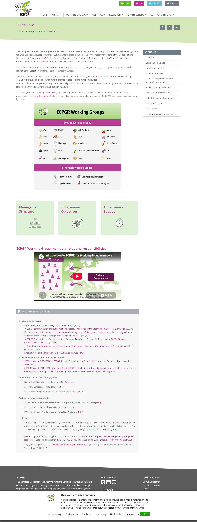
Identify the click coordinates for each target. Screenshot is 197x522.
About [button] (56, 14)
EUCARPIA (90, 61)
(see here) (70, 382)
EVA (140, 3)
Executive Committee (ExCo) (159, 92)
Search (173, 3)
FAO (109, 58)
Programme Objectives (70, 209)
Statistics (86, 514)
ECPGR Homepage (25, 31)
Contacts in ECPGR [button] (162, 14)
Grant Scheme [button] (136, 14)
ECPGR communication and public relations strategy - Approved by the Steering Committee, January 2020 (76, 328)
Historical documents (155, 103)
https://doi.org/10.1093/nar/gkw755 (116, 439)
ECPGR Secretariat (151, 481)
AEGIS (126, 3)
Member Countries (154, 73)
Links (145, 488)
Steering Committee (46, 92)
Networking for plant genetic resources (70, 444)
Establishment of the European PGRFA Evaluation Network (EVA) (54, 352)
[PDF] (98, 402)
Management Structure (29, 209)
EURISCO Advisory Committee (160, 98)
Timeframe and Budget (156, 68)
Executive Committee (40, 96)
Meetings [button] (98, 14)
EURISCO (155, 3)
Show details (130, 514)
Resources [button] (115, 14)
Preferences (72, 514)
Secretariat (94, 76)
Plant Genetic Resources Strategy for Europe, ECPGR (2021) (52, 325)
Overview (52, 31)
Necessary (56, 514)
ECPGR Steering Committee (158, 87)
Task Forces (151, 108)
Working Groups (39, 83)
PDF (80, 412)
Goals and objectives (155, 62)
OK (145, 514)
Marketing (101, 514)
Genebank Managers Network (159, 114)
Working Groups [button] (76, 14)
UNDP (45, 58)
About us (41, 31)
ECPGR (20, 477)
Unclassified (116, 514)
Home (44, 14)
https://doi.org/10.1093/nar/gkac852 (101, 429)
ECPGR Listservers (151, 485)
